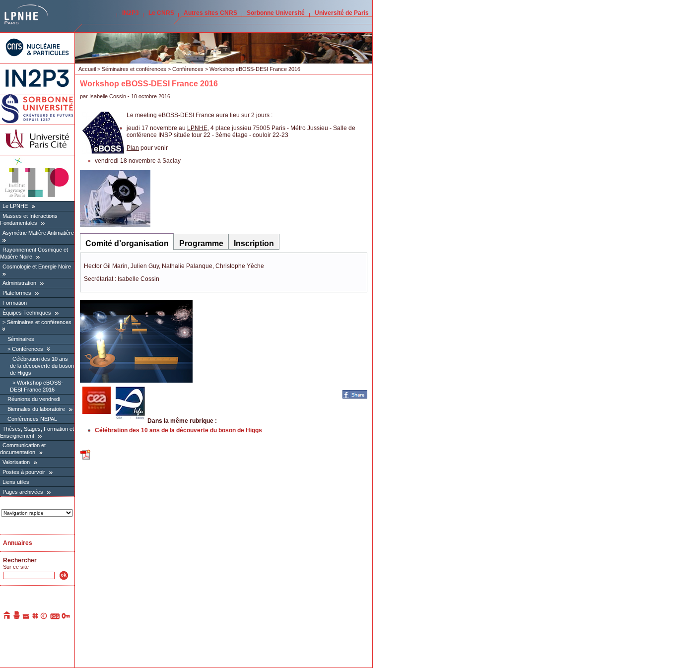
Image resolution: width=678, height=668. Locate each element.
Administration (19, 283)
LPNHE (197, 128)
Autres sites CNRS (210, 12)
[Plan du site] (35, 617)
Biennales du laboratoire (36, 409)
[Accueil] (7, 617)
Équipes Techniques (26, 313)
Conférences (27, 349)
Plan (133, 147)
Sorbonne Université (276, 12)
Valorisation (16, 462)
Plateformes (16, 293)
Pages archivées (22, 492)
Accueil (87, 69)
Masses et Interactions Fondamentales (29, 219)
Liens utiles (15, 482)
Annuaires (17, 542)
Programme (201, 243)
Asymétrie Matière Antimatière (38, 233)
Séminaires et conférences (39, 322)
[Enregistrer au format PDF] (86, 458)
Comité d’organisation (127, 243)
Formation (14, 303)
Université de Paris (342, 12)
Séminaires (20, 339)
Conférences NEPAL (32, 419)
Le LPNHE (15, 206)
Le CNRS (161, 12)
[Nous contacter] (26, 617)
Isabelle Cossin (107, 96)
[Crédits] (44, 617)
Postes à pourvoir (23, 472)
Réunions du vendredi (33, 399)
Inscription (254, 243)
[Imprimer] (17, 617)
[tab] (127, 241)
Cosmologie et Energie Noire (36, 266)
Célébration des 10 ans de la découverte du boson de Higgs (42, 366)
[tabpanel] (223, 272)
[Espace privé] (66, 617)
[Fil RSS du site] (55, 617)
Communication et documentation (23, 448)
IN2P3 (130, 12)
